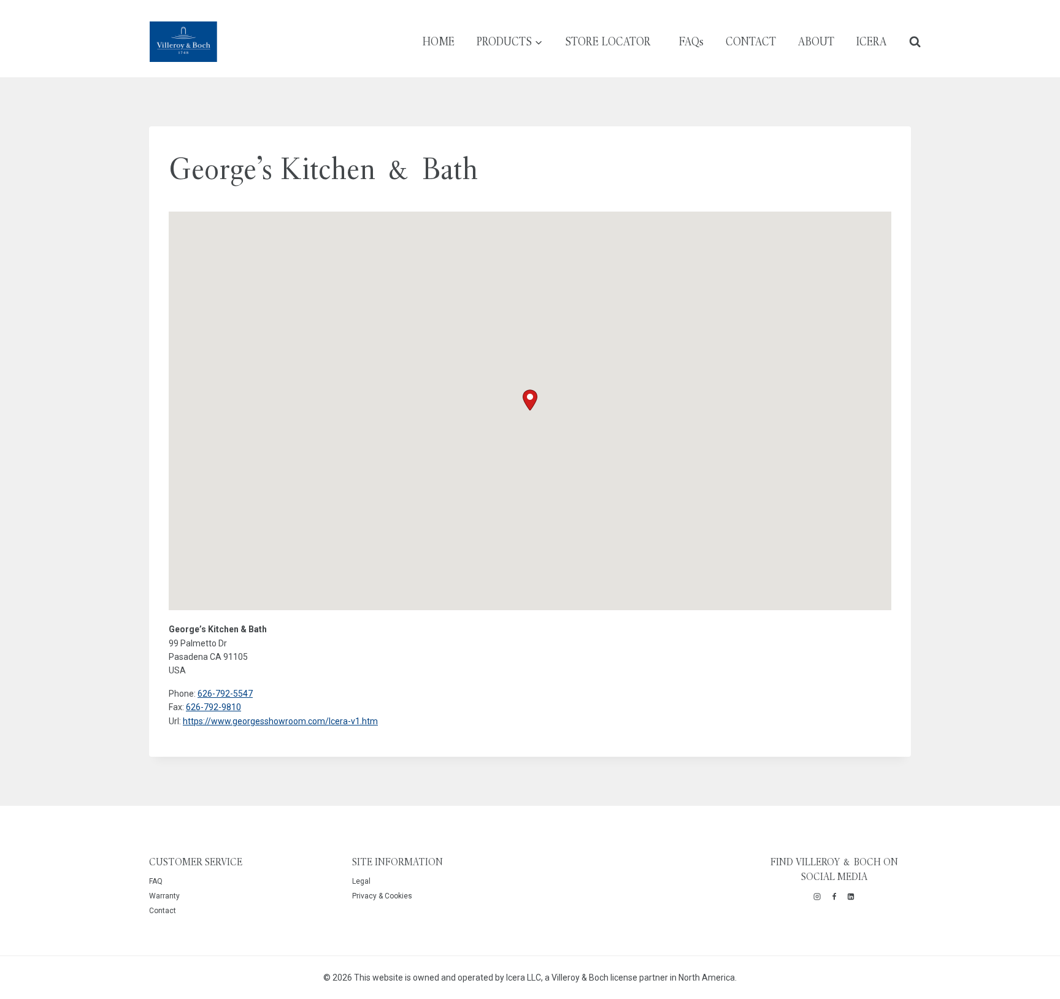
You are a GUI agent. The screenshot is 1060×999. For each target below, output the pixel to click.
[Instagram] (817, 896)
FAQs (691, 41)
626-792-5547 (225, 694)
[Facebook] (834, 896)
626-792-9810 (213, 707)
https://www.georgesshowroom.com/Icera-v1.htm (280, 721)
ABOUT (816, 41)
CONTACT (751, 41)
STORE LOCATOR (608, 41)
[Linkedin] (850, 896)
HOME (439, 41)
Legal (361, 881)
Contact (162, 910)
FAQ (156, 881)
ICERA (871, 41)
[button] (530, 400)
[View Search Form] (915, 41)
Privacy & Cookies (382, 896)
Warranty (164, 896)
